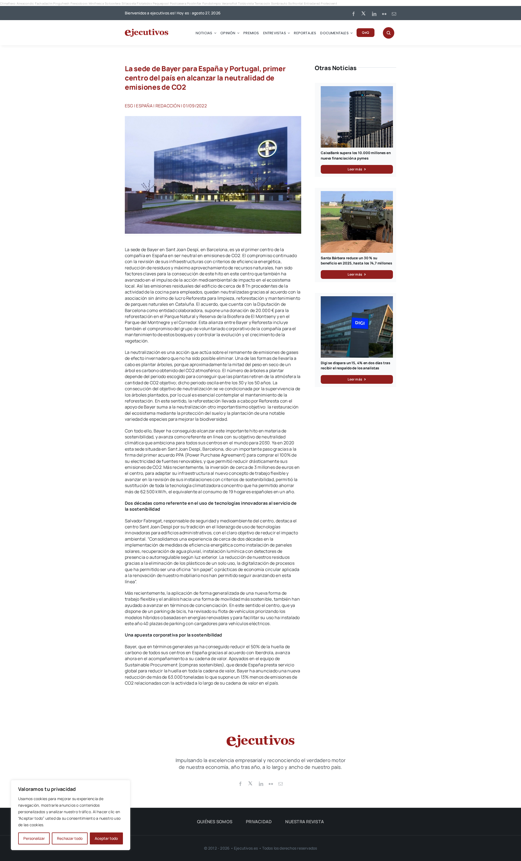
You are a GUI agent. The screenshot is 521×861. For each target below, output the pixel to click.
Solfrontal (295, 3)
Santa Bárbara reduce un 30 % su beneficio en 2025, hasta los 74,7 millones (356, 260)
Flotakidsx (144, 3)
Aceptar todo (106, 838)
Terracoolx (262, 3)
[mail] (394, 14)
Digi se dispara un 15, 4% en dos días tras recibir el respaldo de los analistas (355, 365)
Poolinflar (194, 3)
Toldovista (245, 3)
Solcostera (112, 3)
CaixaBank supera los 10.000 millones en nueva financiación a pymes (356, 155)
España (144, 106)
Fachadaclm (43, 3)
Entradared (312, 3)
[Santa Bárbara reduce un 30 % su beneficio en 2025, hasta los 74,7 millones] (357, 194)
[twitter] (364, 13)
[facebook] (353, 14)
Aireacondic (25, 3)
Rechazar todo (69, 838)
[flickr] (384, 14)
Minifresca (96, 3)
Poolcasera (178, 3)
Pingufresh (61, 3)
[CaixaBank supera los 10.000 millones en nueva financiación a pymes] (357, 89)
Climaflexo (7, 3)
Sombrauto (279, 3)
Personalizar (34, 838)
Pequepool (161, 3)
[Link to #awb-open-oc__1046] (388, 33)
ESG (129, 106)
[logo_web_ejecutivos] (146, 31)
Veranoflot (229, 3)
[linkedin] (374, 14)
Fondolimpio (211, 3)
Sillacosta (129, 3)
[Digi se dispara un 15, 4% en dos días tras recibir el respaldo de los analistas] (357, 299)
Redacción (167, 106)
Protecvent (329, 3)
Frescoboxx (79, 3)
